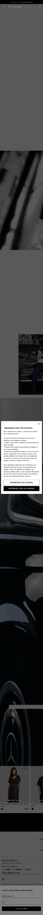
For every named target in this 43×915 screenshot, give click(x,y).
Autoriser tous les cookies (21, 488)
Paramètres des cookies (21, 482)
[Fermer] (38, 423)
